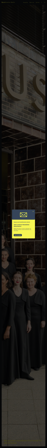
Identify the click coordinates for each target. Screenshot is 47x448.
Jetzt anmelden (18, 235)
